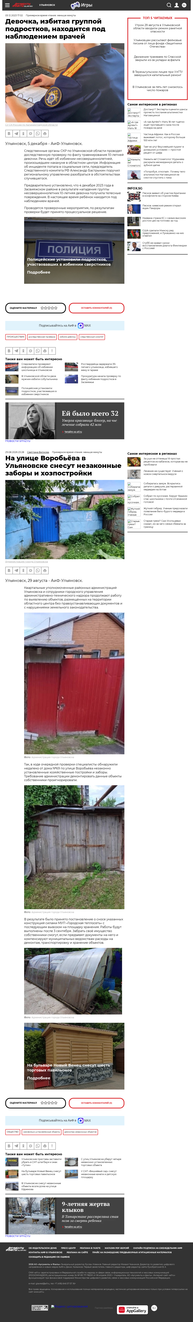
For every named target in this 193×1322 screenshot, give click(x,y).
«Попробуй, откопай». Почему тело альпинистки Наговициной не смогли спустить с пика (164, 174)
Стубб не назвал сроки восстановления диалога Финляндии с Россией (164, 246)
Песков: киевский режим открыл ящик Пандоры (161, 207)
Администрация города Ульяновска (26, 561)
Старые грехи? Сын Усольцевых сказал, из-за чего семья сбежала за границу (165, 523)
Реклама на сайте (77, 1252)
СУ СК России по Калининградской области (31, 124)
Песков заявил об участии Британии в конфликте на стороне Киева (164, 194)
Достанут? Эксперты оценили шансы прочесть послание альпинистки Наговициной (165, 112)
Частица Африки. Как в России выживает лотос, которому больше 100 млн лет (164, 137)
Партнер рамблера (104, 1308)
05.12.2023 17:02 (14, 15)
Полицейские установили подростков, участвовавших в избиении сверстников (69, 262)
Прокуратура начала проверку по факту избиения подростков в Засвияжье (101, 379)
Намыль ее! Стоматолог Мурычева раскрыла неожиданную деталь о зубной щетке (164, 162)
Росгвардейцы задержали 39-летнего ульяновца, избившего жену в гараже (99, 367)
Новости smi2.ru (17, 441)
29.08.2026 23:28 (14, 452)
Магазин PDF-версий (117, 1248)
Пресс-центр (68, 1248)
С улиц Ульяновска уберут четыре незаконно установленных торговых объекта (101, 1162)
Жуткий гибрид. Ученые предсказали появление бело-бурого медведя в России (166, 511)
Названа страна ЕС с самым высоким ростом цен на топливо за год (164, 219)
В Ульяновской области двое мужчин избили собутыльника (39, 378)
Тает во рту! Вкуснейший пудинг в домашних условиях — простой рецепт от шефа (164, 149)
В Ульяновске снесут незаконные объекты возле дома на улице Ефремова (41, 1186)
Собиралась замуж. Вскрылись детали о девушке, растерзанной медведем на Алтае (163, 486)
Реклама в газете (90, 1248)
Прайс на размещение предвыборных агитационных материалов (132, 1252)
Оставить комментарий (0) (96, 308)
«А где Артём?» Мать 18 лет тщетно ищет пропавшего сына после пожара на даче (164, 124)
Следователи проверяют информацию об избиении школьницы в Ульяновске (37, 367)
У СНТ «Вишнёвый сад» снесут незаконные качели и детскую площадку (99, 1174)
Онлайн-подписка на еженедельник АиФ (157, 1248)
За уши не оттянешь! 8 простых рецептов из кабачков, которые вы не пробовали (166, 461)
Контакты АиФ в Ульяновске (45, 1252)
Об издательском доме (43, 1248)
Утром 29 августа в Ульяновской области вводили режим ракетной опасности (157, 28)
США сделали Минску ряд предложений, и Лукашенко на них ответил (163, 233)
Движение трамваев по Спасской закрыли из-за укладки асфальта (157, 58)
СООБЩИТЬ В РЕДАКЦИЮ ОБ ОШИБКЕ (49, 1257)
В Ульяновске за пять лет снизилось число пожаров (157, 88)
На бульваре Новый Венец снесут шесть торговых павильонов (68, 1067)
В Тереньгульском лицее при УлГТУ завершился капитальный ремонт (157, 73)
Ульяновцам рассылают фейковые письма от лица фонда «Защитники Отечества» (157, 43)
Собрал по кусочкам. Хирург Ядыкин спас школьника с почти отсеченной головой (165, 499)
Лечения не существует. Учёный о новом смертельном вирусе (163, 472)
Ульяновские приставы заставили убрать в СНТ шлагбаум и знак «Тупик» (41, 1162)
